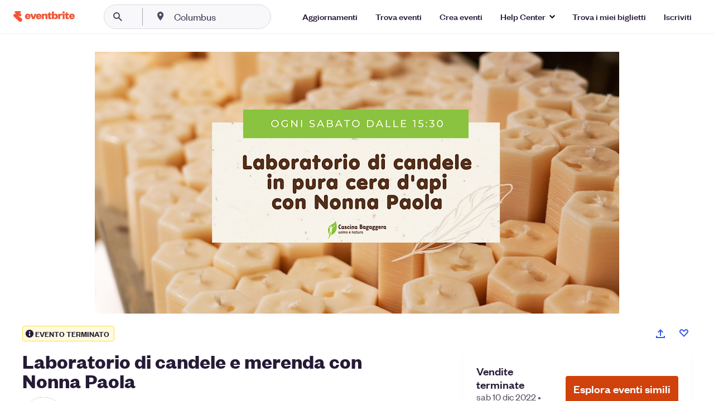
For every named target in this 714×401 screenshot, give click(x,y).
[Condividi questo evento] (660, 333)
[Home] (44, 16)
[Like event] (684, 333)
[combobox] (230, 17)
